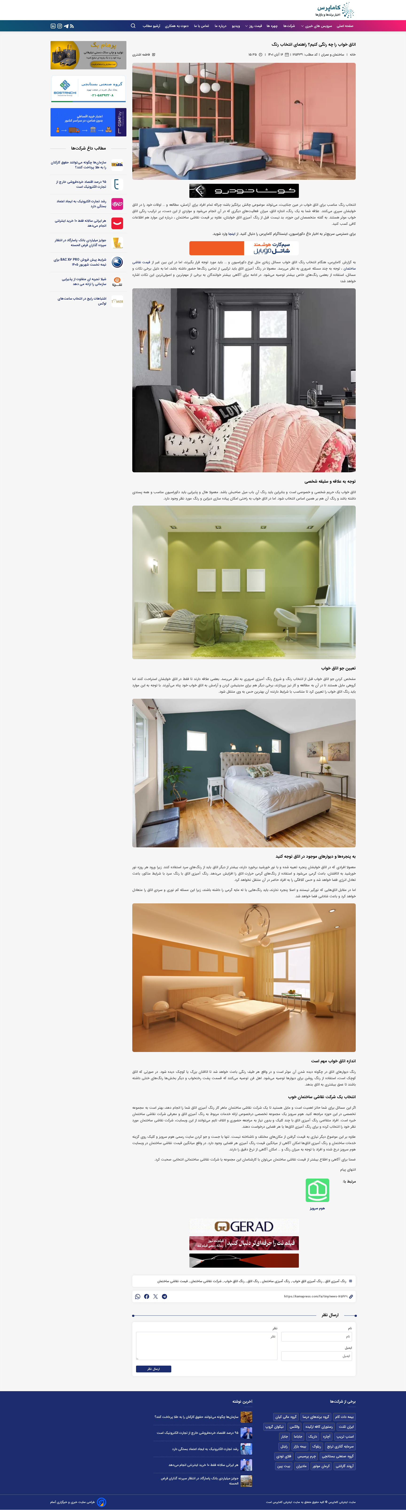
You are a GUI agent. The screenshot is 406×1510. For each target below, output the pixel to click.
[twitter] (155, 1296)
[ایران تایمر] (117, 301)
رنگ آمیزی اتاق (335, 1281)
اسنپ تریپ (345, 1436)
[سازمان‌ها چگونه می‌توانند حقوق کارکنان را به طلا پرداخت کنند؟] (246, 1417)
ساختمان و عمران (332, 54)
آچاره (326, 1436)
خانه (353, 54)
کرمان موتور (321, 1466)
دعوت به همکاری (177, 26)
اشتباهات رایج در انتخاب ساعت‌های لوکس (82, 301)
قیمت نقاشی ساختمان (172, 1281)
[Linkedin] (53, 26)
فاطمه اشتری (141, 54)
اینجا (231, 234)
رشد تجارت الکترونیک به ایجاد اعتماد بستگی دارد (81, 204)
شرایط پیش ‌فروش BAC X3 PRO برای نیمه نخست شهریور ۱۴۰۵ (80, 262)
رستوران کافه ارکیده (319, 1427)
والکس (294, 1427)
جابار (284, 1436)
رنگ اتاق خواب (234, 1281)
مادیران (301, 1466)
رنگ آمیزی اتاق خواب (307, 1281)
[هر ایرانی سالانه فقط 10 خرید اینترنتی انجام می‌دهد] (246, 1465)
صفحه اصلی (345, 26)
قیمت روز (255, 26)
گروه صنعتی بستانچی (338, 1456)
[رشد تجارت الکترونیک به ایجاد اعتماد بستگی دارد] (246, 1449)
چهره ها (273, 26)
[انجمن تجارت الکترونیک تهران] (117, 184)
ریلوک (316, 1446)
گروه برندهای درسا (316, 1417)
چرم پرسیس (306, 1456)
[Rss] (72, 26)
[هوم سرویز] (317, 1190)
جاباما (298, 1436)
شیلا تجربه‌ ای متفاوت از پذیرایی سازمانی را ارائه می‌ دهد (84, 282)
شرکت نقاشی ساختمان (206, 1281)
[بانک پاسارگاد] (117, 243)
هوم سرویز (317, 1208)
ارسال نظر (154, 1369)
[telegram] (164, 1296)
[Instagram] (59, 26)
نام (350, 1328)
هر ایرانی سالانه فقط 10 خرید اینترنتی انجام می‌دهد (80, 223)
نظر (275, 1328)
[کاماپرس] (334, 10)
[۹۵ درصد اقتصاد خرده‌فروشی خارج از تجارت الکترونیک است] (246, 1433)
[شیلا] (117, 282)
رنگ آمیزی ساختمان (275, 1281)
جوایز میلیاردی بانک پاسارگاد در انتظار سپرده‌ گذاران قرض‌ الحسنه (80, 243)
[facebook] (146, 1296)
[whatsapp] (137, 1296)
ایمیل (348, 1347)
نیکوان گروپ (274, 1427)
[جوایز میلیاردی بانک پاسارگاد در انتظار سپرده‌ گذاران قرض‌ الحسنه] (246, 1481)
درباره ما (221, 26)
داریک (312, 1436)
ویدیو (236, 26)
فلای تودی (283, 1456)
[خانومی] (117, 204)
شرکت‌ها (289, 26)
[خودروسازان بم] (117, 262)
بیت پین (283, 1466)
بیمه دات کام (344, 1417)
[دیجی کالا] (117, 223)
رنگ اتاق (252, 1281)
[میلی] (117, 165)
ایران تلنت (346, 1427)
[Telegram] (66, 26)
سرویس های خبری (318, 26)
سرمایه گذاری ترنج (340, 1446)
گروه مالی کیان (286, 1417)
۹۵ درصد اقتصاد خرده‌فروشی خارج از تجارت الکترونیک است (81, 184)
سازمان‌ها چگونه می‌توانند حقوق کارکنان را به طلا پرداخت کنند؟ (78, 165)
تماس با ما (202, 26)
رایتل (284, 1446)
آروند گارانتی (345, 1466)
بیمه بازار (300, 1446)
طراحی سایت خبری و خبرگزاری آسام (72, 1502)
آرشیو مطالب (151, 26)
